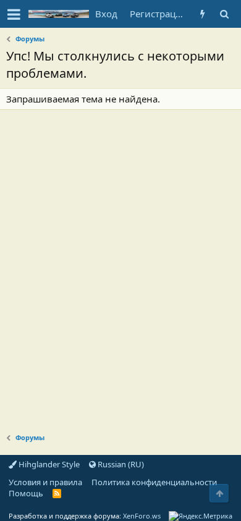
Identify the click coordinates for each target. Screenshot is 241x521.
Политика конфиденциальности (154, 482)
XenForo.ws (142, 515)
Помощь (26, 493)
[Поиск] (224, 13)
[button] (13, 14)
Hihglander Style (48, 464)
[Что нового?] (202, 13)
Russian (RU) (120, 464)
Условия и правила (45, 482)
